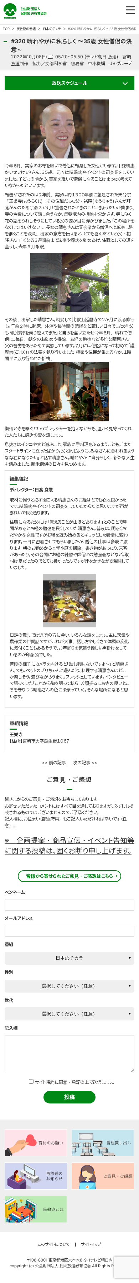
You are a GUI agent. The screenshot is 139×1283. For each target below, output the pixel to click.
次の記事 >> (85, 762)
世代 (9, 1000)
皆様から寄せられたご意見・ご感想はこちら (69, 876)
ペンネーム (15, 892)
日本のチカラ (52, 29)
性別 (9, 972)
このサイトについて (54, 1245)
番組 (9, 944)
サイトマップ (91, 1245)
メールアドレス (19, 918)
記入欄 (11, 1028)
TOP (6, 29)
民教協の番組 (26, 29)
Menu (130, 10)
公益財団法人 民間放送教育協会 (27, 11)
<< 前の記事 (54, 762)
